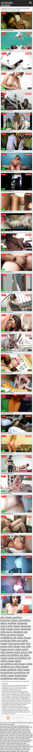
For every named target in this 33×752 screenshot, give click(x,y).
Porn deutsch (26, 730)
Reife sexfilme (22, 746)
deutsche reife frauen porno (15, 627)
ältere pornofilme (21, 620)
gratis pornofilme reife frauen (13, 662)
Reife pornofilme (11, 751)
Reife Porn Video (12, 727)
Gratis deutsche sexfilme (13, 743)
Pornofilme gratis (13, 738)
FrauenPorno (25, 729)
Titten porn (12, 735)
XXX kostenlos (16, 734)
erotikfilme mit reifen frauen (15, 637)
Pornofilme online (5, 742)
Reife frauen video (12, 746)
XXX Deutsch (14, 726)
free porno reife (16, 643)
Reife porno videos (26, 740)
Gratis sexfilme (8, 748)
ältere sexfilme (8, 623)
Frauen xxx (9, 734)
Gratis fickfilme (12, 732)
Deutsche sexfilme (24, 738)
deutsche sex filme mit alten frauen (14, 633)
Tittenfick (19, 735)
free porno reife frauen (15, 645)
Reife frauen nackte (22, 751)
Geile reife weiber (20, 737)
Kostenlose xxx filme (15, 729)
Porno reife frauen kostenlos (12, 749)
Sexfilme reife (18, 748)
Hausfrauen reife (5, 726)
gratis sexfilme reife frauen (15, 669)
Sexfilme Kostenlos (23, 727)
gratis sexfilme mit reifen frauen (16, 665)
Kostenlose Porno (24, 726)
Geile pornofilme (22, 732)
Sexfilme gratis (17, 730)
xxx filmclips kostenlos (7, 3)
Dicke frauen (25, 734)
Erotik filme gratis (21, 745)
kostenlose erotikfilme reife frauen (13, 677)
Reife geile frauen (27, 735)
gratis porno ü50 (23, 652)
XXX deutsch (3, 732)
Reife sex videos (16, 740)
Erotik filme (3, 727)
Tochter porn (11, 737)
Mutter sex (3, 737)
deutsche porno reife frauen (13, 625)
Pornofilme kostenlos (6, 730)
